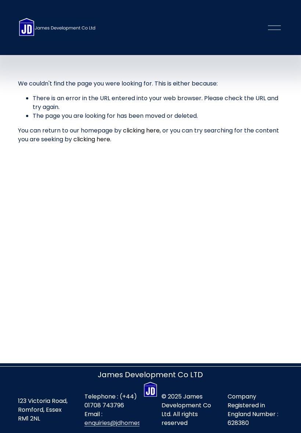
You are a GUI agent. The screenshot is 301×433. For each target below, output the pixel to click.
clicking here (141, 130)
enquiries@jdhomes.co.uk (120, 423)
